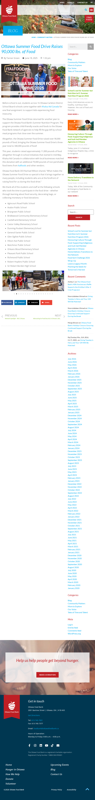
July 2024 (72, 430)
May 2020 (72, 576)
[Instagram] (35, 745)
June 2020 (72, 573)
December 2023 (74, 451)
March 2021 (73, 546)
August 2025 (73, 391)
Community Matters (44, 37)
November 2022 (75, 487)
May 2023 (72, 472)
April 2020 (72, 579)
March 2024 (73, 442)
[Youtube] (46, 745)
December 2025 (74, 379)
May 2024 (72, 436)
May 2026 (72, 365)
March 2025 (73, 406)
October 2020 (74, 561)
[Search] (91, 47)
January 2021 (73, 552)
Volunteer (11, 783)
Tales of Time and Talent (78, 71)
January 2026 (73, 376)
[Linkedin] (41, 745)
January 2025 (73, 412)
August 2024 (73, 427)
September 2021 (75, 528)
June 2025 (72, 397)
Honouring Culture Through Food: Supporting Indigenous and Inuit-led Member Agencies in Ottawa (80, 138)
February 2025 (74, 409)
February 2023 (74, 478)
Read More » (73, 114)
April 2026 (72, 368)
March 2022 (73, 511)
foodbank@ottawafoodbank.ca (46, 728)
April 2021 (72, 543)
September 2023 (75, 460)
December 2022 (74, 484)
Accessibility (71, 789)
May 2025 (72, 400)
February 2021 (74, 549)
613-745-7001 (37, 720)
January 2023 (73, 481)
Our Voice (72, 68)
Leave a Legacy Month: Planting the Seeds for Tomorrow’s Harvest (77, 266)
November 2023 (75, 454)
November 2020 (75, 558)
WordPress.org (74, 633)
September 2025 (75, 388)
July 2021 (72, 534)
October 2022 (74, 490)
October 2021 (74, 525)
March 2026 (73, 371)
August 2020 (73, 567)
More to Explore (75, 65)
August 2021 (73, 531)
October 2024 (74, 421)
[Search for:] (81, 212)
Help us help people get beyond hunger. (47, 660)
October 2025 (74, 385)
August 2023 (73, 463)
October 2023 (74, 457)
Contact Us (82, 2)
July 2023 (72, 466)
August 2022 (73, 496)
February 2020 (74, 585)
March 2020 (73, 582)
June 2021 (72, 537)
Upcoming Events (60, 764)
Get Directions (34, 715)
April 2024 (72, 439)
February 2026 (74, 374)
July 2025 (72, 394)
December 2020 (74, 555)
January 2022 (73, 516)
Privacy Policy (56, 789)
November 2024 (75, 418)
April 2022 (72, 508)
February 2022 (74, 513)
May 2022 (72, 505)
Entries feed (73, 627)
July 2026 (72, 359)
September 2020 (75, 564)
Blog (70, 59)
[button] (85, 9)
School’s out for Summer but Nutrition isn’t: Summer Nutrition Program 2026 (80, 93)
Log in (70, 624)
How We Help (13, 774)
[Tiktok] (52, 745)
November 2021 (75, 522)
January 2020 (73, 588)
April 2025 (72, 403)
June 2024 (72, 433)
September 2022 (75, 493)
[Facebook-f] (29, 745)
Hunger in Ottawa (15, 769)
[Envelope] (58, 745)
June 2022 (72, 502)
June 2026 (72, 362)
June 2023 (72, 469)
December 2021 (74, 519)
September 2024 (75, 424)
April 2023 (72, 475)
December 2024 (74, 415)
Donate (70, 2)
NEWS (62, 2)
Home (34, 37)
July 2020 (72, 570)
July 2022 (72, 499)
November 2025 (75, 382)
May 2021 (72, 540)
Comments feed (74, 630)
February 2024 (74, 445)
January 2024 (73, 448)
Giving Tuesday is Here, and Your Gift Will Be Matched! (80, 299)
